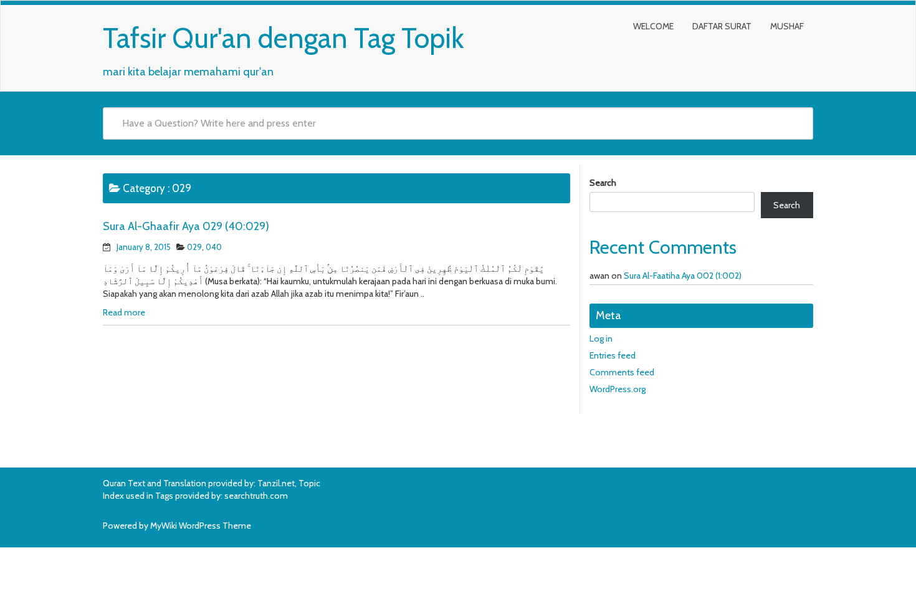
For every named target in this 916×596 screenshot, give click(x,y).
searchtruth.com (256, 495)
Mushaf (787, 26)
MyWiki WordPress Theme (200, 525)
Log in (601, 338)
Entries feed (612, 355)
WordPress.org (617, 389)
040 (214, 247)
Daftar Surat (721, 26)
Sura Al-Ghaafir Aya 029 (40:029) (186, 226)
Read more (124, 312)
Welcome (653, 26)
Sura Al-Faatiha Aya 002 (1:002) (683, 275)
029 (194, 247)
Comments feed (621, 372)
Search (602, 182)
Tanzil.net (276, 483)
